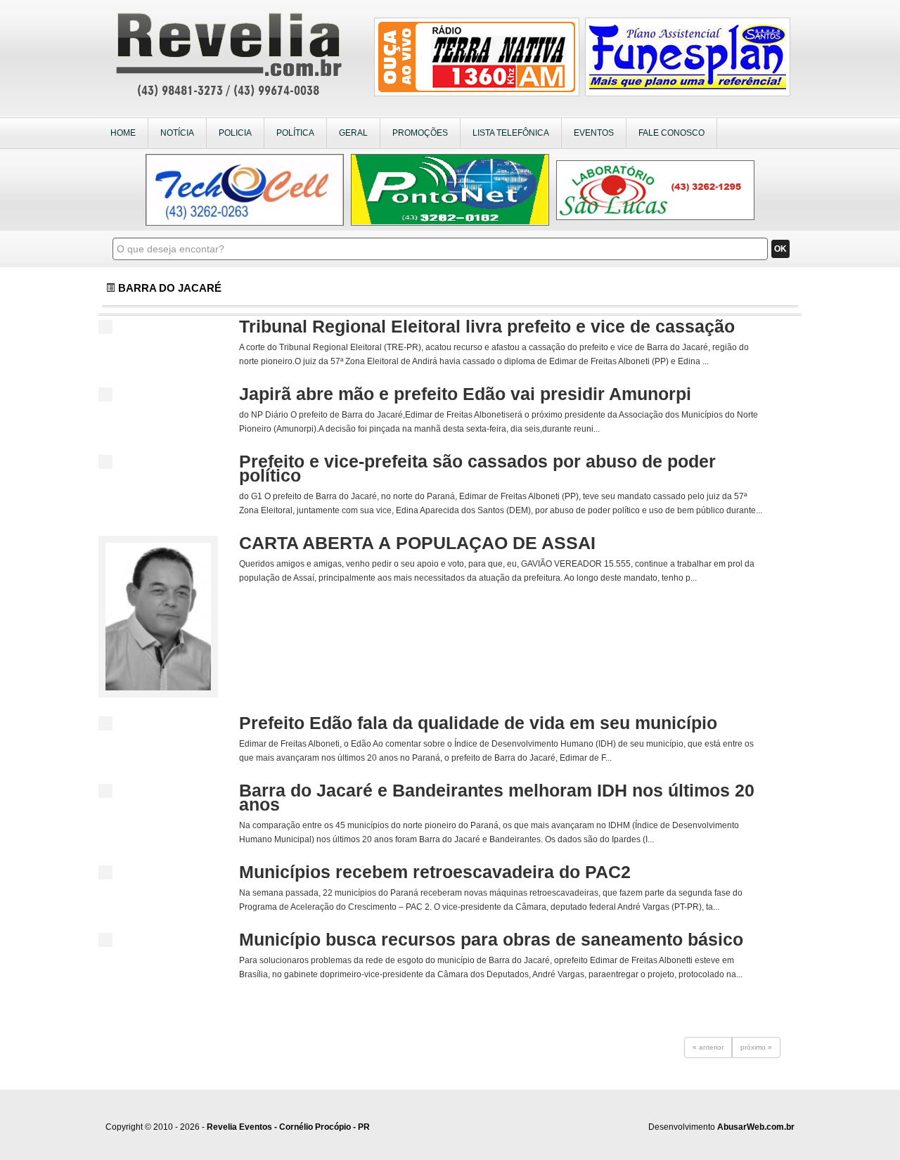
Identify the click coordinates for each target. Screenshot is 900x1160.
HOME (123, 133)
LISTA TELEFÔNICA (510, 133)
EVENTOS (594, 133)
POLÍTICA (295, 133)
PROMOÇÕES (420, 133)
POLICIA (235, 133)
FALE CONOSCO (671, 133)
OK (780, 249)
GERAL (353, 133)
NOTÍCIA (177, 133)
